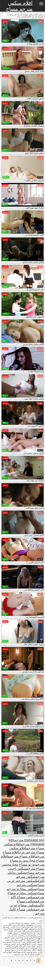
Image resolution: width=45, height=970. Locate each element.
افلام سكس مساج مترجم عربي (26, 850)
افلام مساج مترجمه (22, 856)
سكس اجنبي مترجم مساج (26, 870)
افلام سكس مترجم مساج (19, 6)
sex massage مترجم (26, 842)
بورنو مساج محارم (22, 864)
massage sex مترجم (29, 840)
